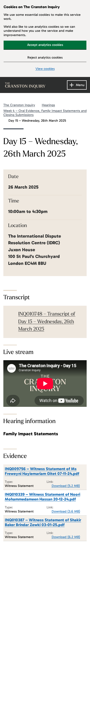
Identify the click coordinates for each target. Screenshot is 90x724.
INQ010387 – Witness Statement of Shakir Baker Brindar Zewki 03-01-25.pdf (43, 522)
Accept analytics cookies (45, 45)
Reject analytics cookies (45, 57)
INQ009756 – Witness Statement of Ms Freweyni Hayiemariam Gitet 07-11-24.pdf (42, 471)
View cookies (45, 69)
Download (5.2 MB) (66, 486)
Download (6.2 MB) (66, 537)
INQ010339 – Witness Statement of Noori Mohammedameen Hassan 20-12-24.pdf (42, 496)
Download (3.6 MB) (66, 511)
